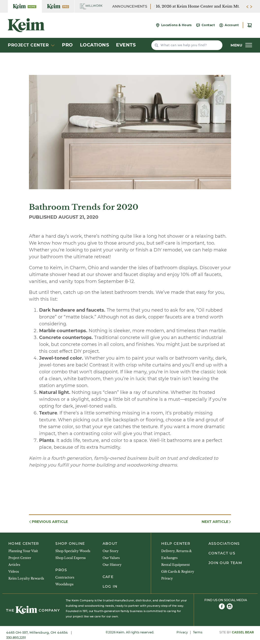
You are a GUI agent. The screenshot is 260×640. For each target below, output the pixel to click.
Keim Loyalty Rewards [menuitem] (26, 578)
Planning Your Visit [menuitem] (23, 551)
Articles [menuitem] (14, 565)
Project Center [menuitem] (19, 558)
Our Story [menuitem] (111, 551)
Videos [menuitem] (13, 571)
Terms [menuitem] (197, 632)
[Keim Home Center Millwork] (91, 6)
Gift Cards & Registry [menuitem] (177, 571)
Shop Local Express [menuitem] (70, 558)
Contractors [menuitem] (64, 577)
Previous (50, 521)
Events (126, 45)
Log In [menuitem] (110, 586)
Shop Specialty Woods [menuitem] (72, 551)
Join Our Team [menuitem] (225, 563)
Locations (94, 45)
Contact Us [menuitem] (222, 553)
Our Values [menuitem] (111, 558)
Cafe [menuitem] (108, 576)
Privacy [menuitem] (167, 578)
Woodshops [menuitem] (64, 584)
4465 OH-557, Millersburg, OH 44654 (37, 632)
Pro (67, 45)
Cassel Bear (243, 632)
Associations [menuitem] (224, 543)
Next (215, 521)
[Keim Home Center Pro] (58, 6)
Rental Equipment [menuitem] (175, 565)
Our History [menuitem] (112, 565)
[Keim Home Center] (25, 6)
